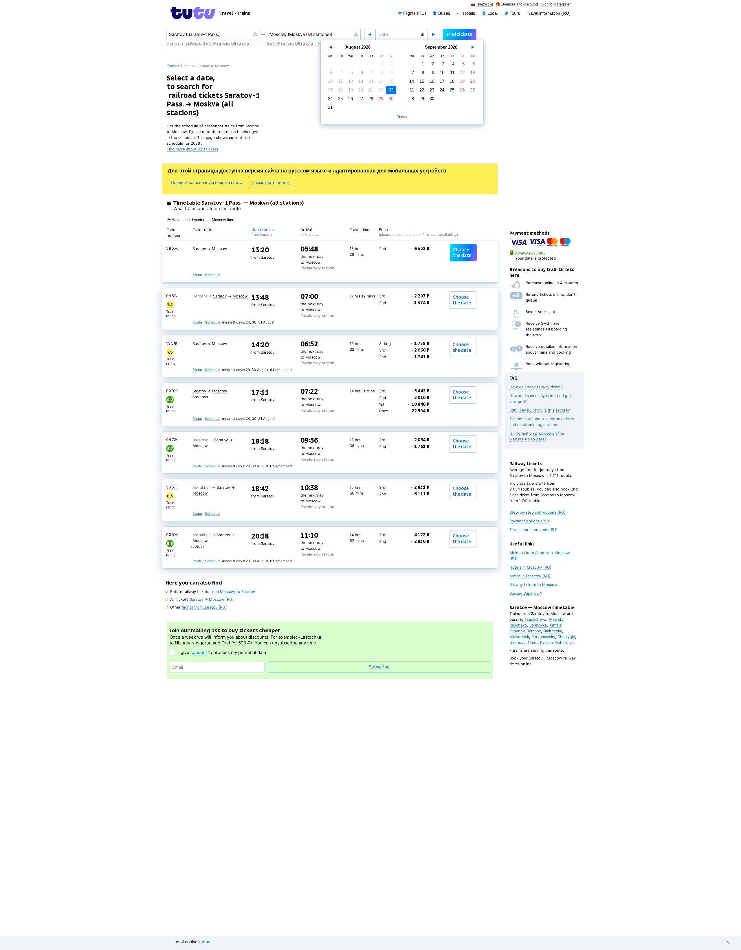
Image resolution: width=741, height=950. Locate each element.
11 (340, 81)
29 (381, 98)
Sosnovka (538, 625)
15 (381, 81)
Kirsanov (517, 631)
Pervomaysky (543, 636)
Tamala (555, 625)
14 (370, 81)
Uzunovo (517, 642)
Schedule (212, 275)
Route (197, 275)
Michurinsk (519, 636)
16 (391, 81)
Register (564, 4)
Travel (226, 13)
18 (340, 89)
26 (350, 98)
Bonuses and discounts (520, 4)
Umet (533, 642)
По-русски (484, 4)
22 (381, 89)
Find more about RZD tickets (192, 149)
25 (340, 98)
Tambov (534, 631)
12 (350, 81)
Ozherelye (564, 642)
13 (360, 81)
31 (330, 107)
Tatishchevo (535, 619)
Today (402, 117)
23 (391, 89)
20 (360, 89)
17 (330, 89)
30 (391, 98)
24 (330, 98)
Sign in (546, 4)
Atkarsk (555, 619)
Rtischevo (518, 625)
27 (360, 98)
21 (370, 89)
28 (370, 98)
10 (330, 81)
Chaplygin (566, 636)
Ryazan (546, 642)
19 (350, 89)
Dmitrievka (552, 631)
